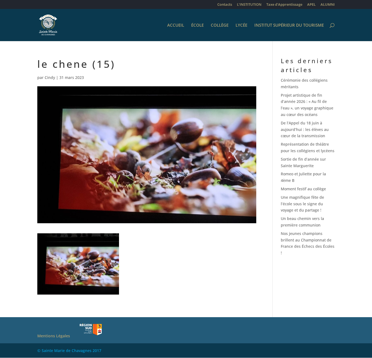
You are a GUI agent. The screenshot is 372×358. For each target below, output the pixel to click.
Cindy (50, 77)
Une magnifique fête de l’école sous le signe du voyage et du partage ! (302, 204)
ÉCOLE (197, 25)
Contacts (224, 5)
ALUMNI (328, 5)
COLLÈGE (219, 25)
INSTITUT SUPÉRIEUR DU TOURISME (289, 25)
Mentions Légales (53, 335)
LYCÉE (241, 25)
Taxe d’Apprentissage (284, 5)
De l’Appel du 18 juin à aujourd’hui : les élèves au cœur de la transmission (305, 129)
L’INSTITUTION (249, 5)
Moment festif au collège (303, 188)
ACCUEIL (175, 25)
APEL (311, 5)
